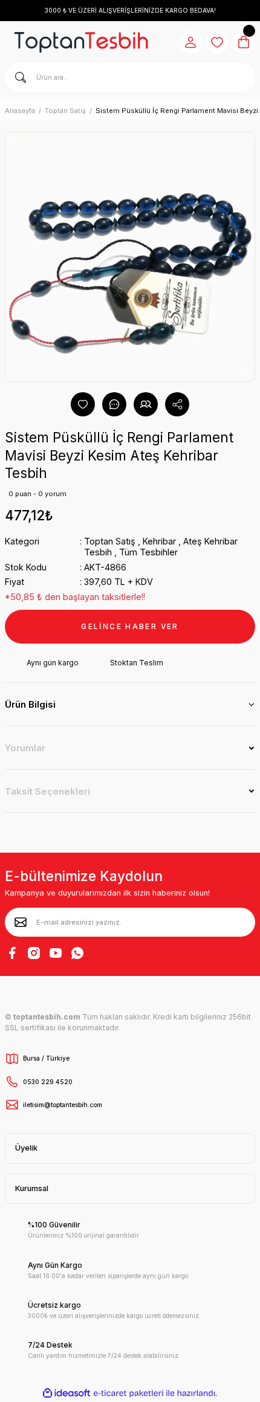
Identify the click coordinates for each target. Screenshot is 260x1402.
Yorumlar (25, 748)
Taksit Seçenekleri (47, 791)
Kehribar (159, 541)
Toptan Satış (109, 541)
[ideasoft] (66, 1393)
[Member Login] (190, 42)
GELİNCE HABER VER (129, 626)
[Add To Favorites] (83, 404)
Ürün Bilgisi (30, 704)
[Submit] (20, 922)
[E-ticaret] (128, 1393)
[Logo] (81, 42)
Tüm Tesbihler (148, 552)
